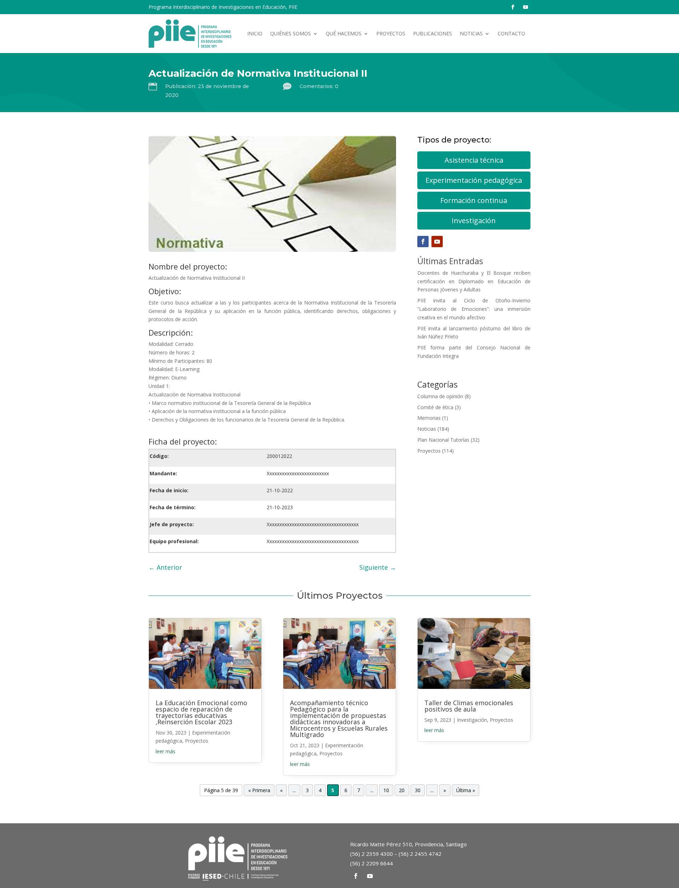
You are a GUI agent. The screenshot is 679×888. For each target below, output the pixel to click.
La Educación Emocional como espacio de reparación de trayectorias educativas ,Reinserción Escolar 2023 (201, 712)
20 (402, 790)
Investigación (474, 220)
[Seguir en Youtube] (525, 7)
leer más (165, 751)
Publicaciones (432, 33)
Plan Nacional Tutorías (443, 439)
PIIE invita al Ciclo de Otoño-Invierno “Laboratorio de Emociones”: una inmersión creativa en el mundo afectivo (473, 309)
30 (417, 790)
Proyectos (390, 33)
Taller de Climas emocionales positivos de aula (468, 705)
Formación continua (473, 200)
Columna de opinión (440, 396)
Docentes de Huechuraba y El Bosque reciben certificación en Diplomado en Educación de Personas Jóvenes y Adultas (473, 281)
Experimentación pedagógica (473, 180)
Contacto (511, 33)
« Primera (259, 790)
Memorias (429, 417)
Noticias (471, 33)
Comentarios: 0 (319, 86)
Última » (465, 790)
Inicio (254, 33)
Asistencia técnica (474, 160)
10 (386, 790)
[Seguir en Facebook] (513, 7)
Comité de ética (435, 407)
